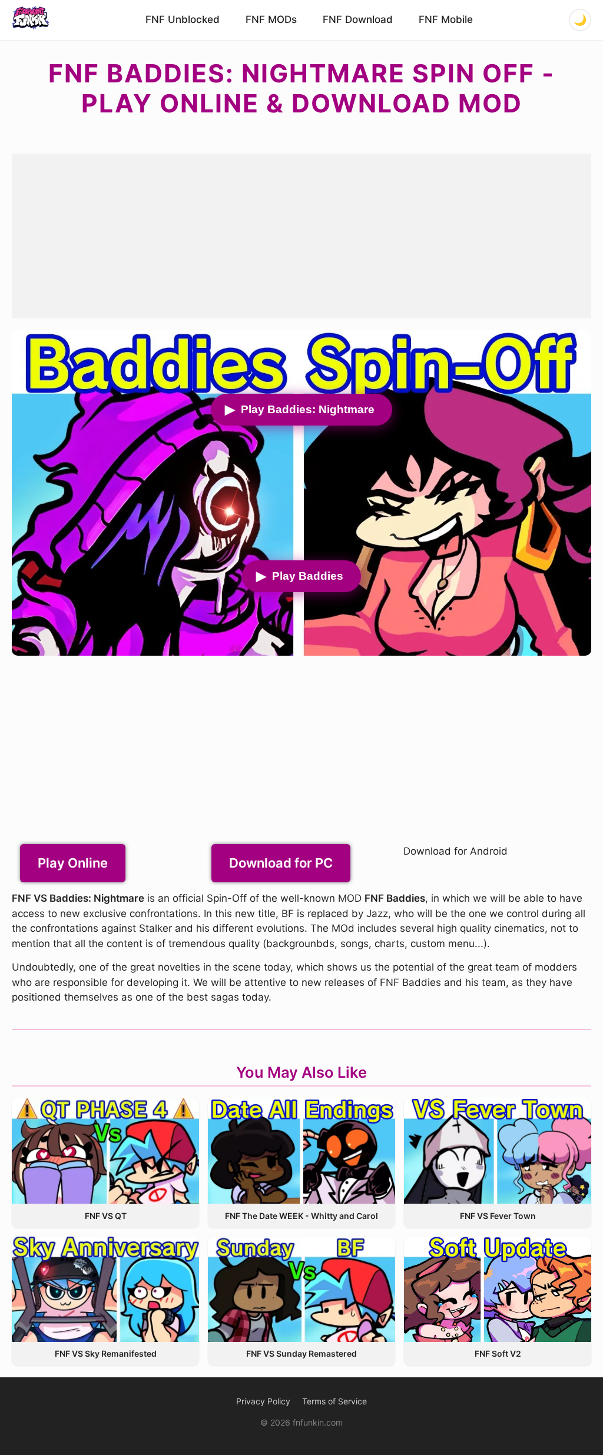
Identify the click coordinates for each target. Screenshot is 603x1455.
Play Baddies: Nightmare (308, 409)
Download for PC (281, 863)
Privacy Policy (263, 1401)
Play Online (73, 863)
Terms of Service (334, 1401)
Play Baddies (307, 576)
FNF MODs (271, 19)
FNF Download (358, 19)
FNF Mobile (446, 19)
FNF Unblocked (182, 19)
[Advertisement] (301, 236)
